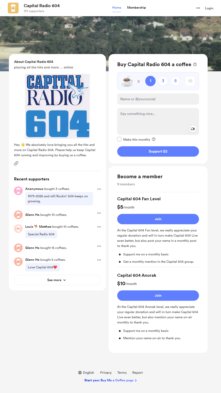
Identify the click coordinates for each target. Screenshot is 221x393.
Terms (122, 373)
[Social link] (16, 163)
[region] (158, 109)
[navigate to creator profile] (13, 8)
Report (137, 373)
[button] (116, 7)
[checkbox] (133, 139)
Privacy (106, 373)
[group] (158, 231)
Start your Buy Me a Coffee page (109, 380)
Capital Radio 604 (42, 5)
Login (209, 8)
